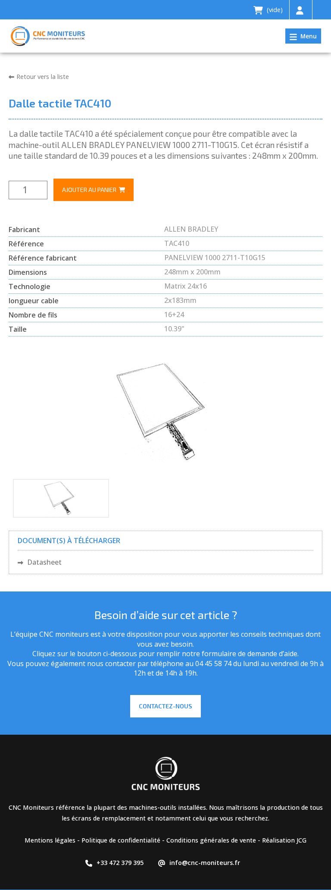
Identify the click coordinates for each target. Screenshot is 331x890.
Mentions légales (50, 840)
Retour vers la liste (42, 76)
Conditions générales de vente (211, 840)
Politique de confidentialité (120, 840)
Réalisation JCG (284, 840)
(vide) (274, 10)
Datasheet (43, 562)
